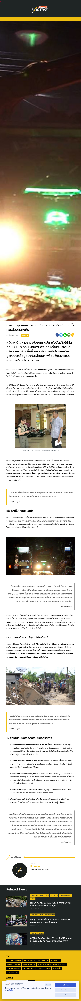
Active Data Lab (14, 960)
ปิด (65, 995)
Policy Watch (29, 964)
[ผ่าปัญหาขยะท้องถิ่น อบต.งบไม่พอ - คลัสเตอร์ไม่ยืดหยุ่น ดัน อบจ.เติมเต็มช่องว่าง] (16, 922)
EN (46, 985)
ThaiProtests (29, 968)
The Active (35, 865)
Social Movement (65, 895)
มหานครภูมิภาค (12, 972)
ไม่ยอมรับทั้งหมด (65, 990)
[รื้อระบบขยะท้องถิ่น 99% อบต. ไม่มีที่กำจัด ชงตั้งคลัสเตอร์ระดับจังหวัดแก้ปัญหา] (16, 902)
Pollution (54, 895)
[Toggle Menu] (78, 19)
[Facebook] (57, 335)
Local (47, 895)
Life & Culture (13, 964)
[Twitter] (61, 335)
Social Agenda (13, 968)
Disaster (25, 335)
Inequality (55, 960)
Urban (33, 898)
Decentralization (37, 895)
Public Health (50, 914)
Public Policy (59, 964)
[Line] (65, 335)
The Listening (44, 968)
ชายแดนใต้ (57, 968)
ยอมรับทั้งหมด (65, 985)
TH (50, 985)
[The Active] (40, 10)
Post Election (44, 964)
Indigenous (43, 960)
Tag (8, 956)
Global (41, 933)
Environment (30, 960)
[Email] (69, 335)
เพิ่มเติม (10, 990)
